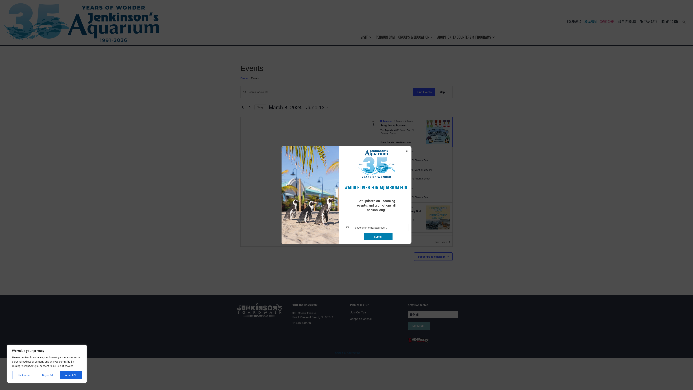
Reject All (47, 375)
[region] (47, 364)
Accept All (70, 375)
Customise (24, 375)
